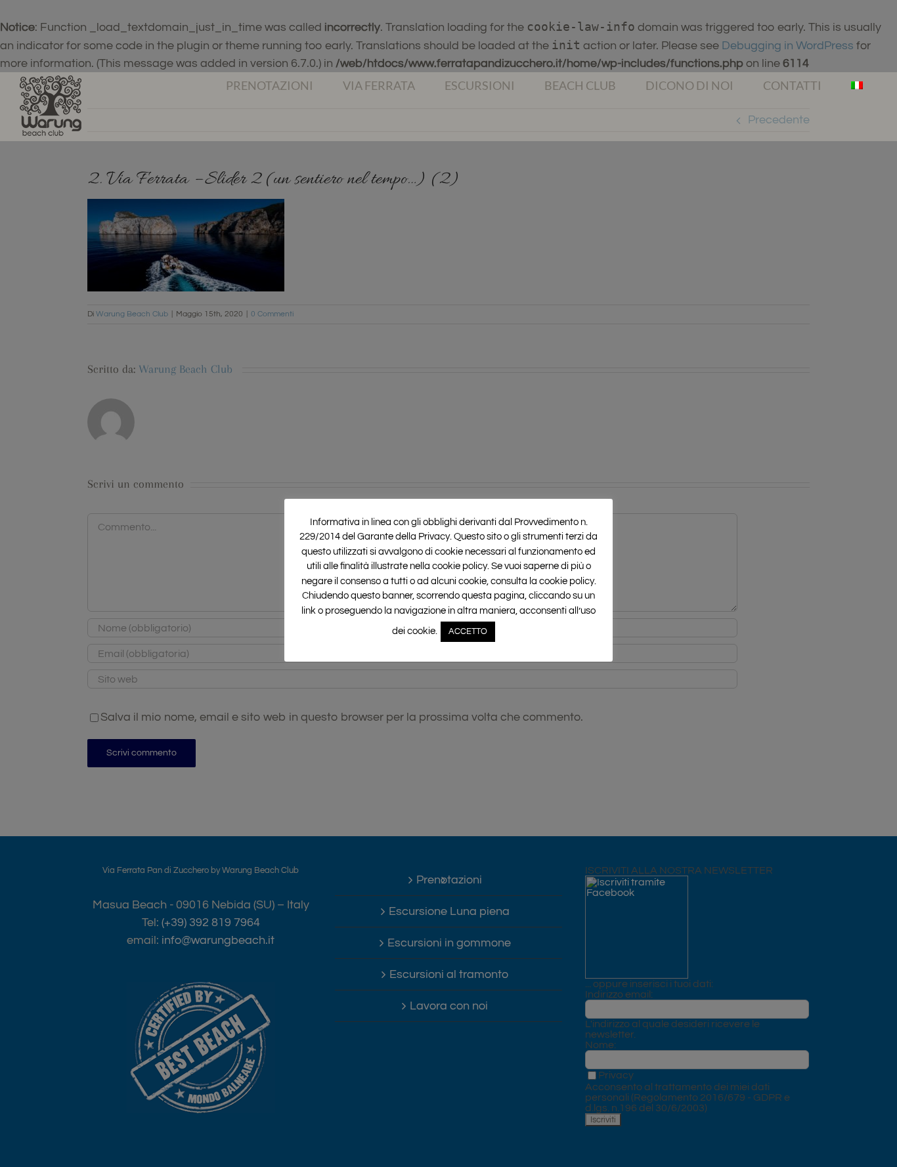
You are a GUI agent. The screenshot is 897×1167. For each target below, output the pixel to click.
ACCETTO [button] (467, 631)
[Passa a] (856, 85)
